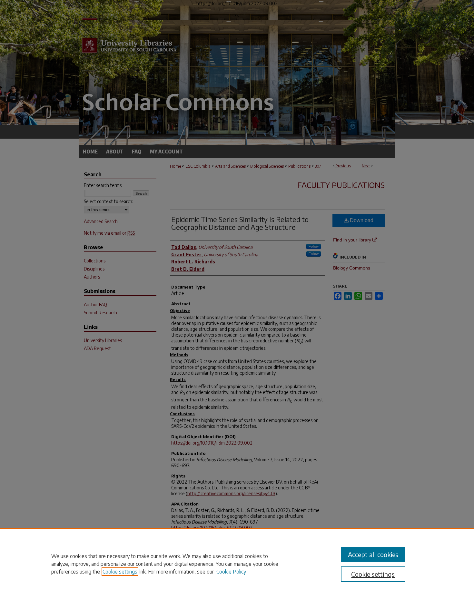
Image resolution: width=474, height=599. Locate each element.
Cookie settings (120, 571)
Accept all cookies (373, 554)
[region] (237, 563)
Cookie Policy (231, 571)
